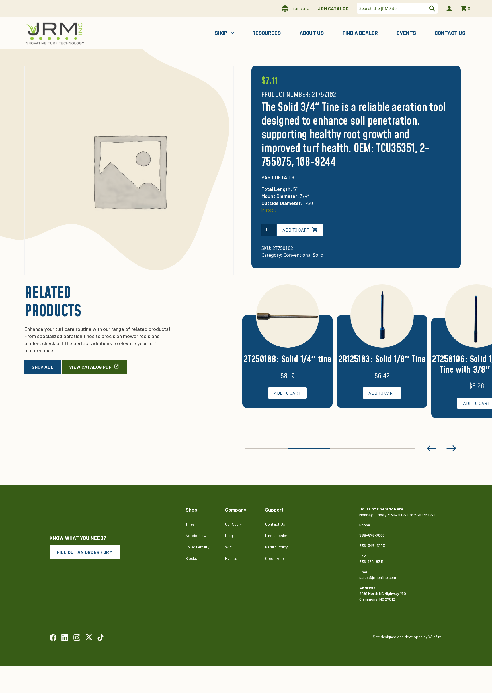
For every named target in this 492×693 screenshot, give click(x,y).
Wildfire (435, 636)
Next (451, 448)
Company (235, 509)
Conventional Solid (303, 255)
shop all (43, 367)
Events (406, 33)
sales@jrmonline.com (377, 577)
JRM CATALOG (333, 8)
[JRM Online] (55, 33)
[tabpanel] (287, 353)
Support (274, 509)
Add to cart (295, 229)
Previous (432, 448)
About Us (312, 33)
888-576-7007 (372, 535)
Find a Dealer (360, 33)
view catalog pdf (90, 367)
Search (431, 8)
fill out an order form (84, 552)
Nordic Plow (196, 535)
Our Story (233, 524)
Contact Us (450, 33)
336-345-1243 (372, 545)
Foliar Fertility (197, 546)
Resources (266, 33)
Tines (190, 524)
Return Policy (276, 546)
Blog (229, 535)
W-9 (228, 546)
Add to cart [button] (287, 393)
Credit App (274, 558)
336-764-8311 (371, 561)
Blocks (191, 558)
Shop (221, 33)
